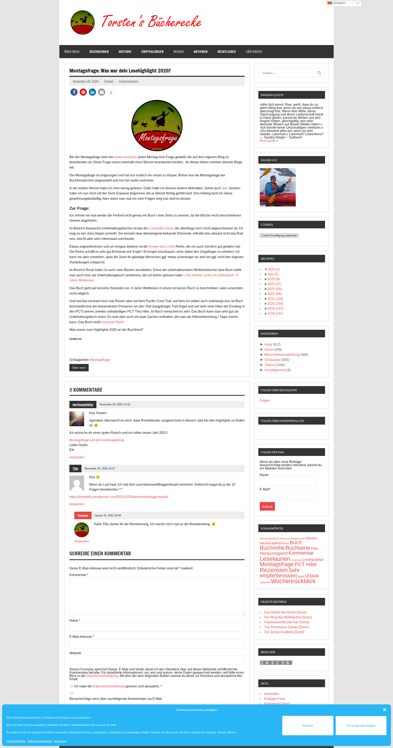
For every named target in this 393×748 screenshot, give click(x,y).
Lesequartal (312, 559)
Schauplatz (272, 360)
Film (314, 548)
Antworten (76, 457)
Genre (268, 349)
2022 (274, 294)
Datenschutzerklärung (39, 741)
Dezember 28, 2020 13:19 (114, 404)
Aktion (285, 543)
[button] (385, 710)
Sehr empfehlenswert (280, 572)
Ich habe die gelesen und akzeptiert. (117, 686)
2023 (274, 289)
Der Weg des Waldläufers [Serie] (288, 617)
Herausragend (274, 553)
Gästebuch (254, 51)
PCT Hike (306, 564)
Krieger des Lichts (162, 246)
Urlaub (312, 575)
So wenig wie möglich (361, 725)
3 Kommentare (128, 81)
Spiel (301, 576)
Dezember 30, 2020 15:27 (100, 468)
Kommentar (78, 575)
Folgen (265, 400)
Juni (273, 274)
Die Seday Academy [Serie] (284, 632)
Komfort (308, 725)
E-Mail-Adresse (81, 636)
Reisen (179, 51)
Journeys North (113, 322)
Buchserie (298, 548)
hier (224, 188)
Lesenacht (296, 560)
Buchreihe (272, 548)
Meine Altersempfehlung (282, 354)
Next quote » (269, 140)
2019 (275, 308)
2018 (275, 313)
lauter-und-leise (125, 157)
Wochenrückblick (293, 581)
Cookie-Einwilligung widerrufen (279, 235)
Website (75, 653)
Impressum (60, 741)
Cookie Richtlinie (15, 741)
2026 (274, 269)
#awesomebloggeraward (292, 538)
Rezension (274, 570)
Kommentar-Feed (277, 703)
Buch (296, 542)
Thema (269, 365)
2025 (274, 279)
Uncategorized (275, 370)
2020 (275, 303)
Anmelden (271, 694)
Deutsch (338, 3)
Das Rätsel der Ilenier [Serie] (285, 612)
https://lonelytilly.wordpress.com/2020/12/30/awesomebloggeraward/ (118, 497)
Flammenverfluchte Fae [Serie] (286, 622)
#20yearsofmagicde (269, 538)
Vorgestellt (265, 582)
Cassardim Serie (161, 228)
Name (74, 620)
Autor (268, 344)
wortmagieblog (83, 404)
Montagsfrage (100, 360)
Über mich (71, 51)
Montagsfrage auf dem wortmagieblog (96, 440)
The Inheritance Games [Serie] (286, 627)
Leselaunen (275, 558)
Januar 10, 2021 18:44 (108, 515)
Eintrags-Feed (274, 698)
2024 (274, 284)
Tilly (75, 468)
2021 (275, 298)
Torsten (109, 81)
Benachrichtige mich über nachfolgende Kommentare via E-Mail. (116, 698)
